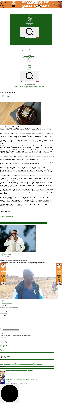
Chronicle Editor (7, 96)
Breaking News (29, 43)
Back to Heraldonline (29, 23)
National (33, 52)
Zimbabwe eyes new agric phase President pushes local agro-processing (19, 370)
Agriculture (29, 20)
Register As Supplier (6, 356)
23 (7, 346)
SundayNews (5, 97)
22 (6, 346)
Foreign (23, 51)
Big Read (39, 42)
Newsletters (29, 49)
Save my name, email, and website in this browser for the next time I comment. (16, 335)
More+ (29, 61)
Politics (23, 50)
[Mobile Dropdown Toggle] (29, 56)
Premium (29, 59)
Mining (28, 51)
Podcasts (29, 22)
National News (26, 364)
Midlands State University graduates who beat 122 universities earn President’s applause (22, 374)
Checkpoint (32, 56)
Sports (30, 19)
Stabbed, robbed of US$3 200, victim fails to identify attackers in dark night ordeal (21, 379)
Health (29, 63)
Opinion (23, 53)
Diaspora (29, 67)
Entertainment (29, 18)
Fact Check (32, 57)
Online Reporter (7, 254)
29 (6, 347)
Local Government (34, 53)
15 (6, 345)
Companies (28, 52)
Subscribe (29, 24)
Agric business (20, 42)
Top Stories (39, 364)
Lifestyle (29, 65)
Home (30, 15)
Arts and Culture (33, 42)
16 (7, 345)
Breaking (42, 42)
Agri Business (28, 53)
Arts (29, 42)
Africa (16, 42)
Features (23, 52)
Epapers (29, 66)
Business (29, 17)
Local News (29, 16)
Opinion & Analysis (29, 21)
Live (29, 62)
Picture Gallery (29, 60)
